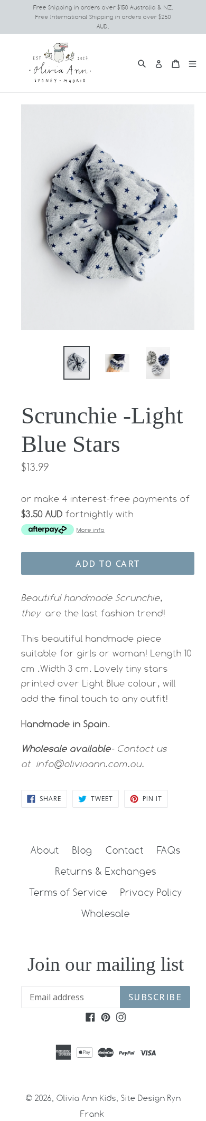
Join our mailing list (105, 964)
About (45, 850)
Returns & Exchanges (105, 871)
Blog (82, 850)
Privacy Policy (151, 892)
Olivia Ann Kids (86, 1098)
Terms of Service (68, 892)
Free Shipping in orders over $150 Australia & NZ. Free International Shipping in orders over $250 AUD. (103, 17)
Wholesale (105, 913)
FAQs (169, 850)
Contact (125, 850)
